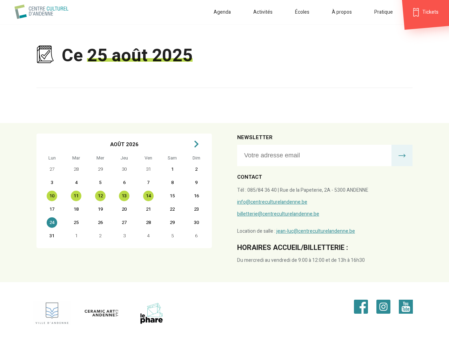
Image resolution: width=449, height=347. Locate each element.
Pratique (383, 12)
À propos (342, 12)
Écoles (302, 12)
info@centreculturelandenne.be (272, 202)
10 (51, 195)
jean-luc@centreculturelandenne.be (315, 231)
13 (124, 195)
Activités (263, 12)
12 (100, 195)
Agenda (222, 12)
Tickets (430, 12)
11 (76, 195)
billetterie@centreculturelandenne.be (278, 214)
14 (148, 195)
